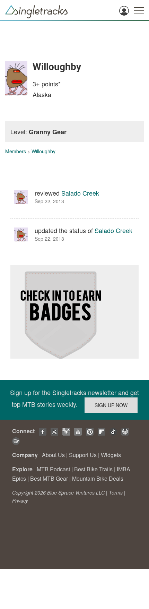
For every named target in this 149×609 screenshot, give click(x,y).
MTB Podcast (53, 469)
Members (15, 151)
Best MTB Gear (49, 478)
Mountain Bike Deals (97, 478)
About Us (53, 455)
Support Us (83, 455)
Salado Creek (80, 192)
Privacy (20, 500)
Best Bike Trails (93, 469)
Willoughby (43, 151)
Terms (116, 492)
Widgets (111, 455)
